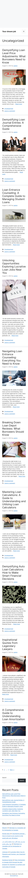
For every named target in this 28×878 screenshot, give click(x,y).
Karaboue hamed (7, 860)
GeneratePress (14, 875)
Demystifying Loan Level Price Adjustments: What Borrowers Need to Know (14, 56)
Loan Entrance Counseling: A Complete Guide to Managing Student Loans (13, 196)
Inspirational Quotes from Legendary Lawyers (10, 644)
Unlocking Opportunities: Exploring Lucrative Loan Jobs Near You (14, 266)
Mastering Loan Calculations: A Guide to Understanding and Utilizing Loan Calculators (14, 499)
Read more (18, 104)
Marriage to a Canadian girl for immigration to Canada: (12, 846)
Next (12, 770)
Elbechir (4, 828)
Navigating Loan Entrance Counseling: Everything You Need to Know (12, 357)
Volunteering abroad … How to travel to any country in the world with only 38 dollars (14, 836)
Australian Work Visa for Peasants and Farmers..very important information (13, 854)
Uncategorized (8, 108)
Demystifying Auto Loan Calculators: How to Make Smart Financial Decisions (13, 572)
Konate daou (6, 833)
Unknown (5, 852)
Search (4, 777)
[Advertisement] (14, 14)
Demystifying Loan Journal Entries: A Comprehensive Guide (13, 124)
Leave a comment (9, 111)
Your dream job (9, 31)
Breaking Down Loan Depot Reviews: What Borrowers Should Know (13, 428)
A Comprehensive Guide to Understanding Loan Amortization (13, 714)
